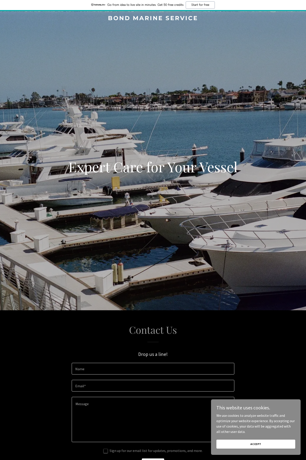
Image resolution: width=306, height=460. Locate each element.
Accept (255, 444)
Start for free (200, 4)
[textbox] (153, 368)
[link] (153, 19)
